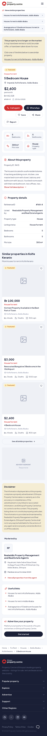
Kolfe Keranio (7, 651)
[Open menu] (42, 3)
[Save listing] (41, 268)
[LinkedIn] (17, 717)
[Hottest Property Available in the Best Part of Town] (23, 293)
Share (37, 115)
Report (13, 122)
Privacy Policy (7, 727)
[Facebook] (4, 717)
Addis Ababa (35, 648)
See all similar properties (22, 441)
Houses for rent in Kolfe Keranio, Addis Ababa (23, 59)
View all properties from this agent (22, 578)
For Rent (13, 648)
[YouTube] (24, 717)
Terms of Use (20, 727)
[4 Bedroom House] (23, 409)
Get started (23, 634)
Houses (23, 648)
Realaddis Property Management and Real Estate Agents (21, 556)
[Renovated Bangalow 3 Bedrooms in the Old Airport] (23, 352)
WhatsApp (35, 108)
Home (4, 648)
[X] (11, 717)
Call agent (15, 108)
